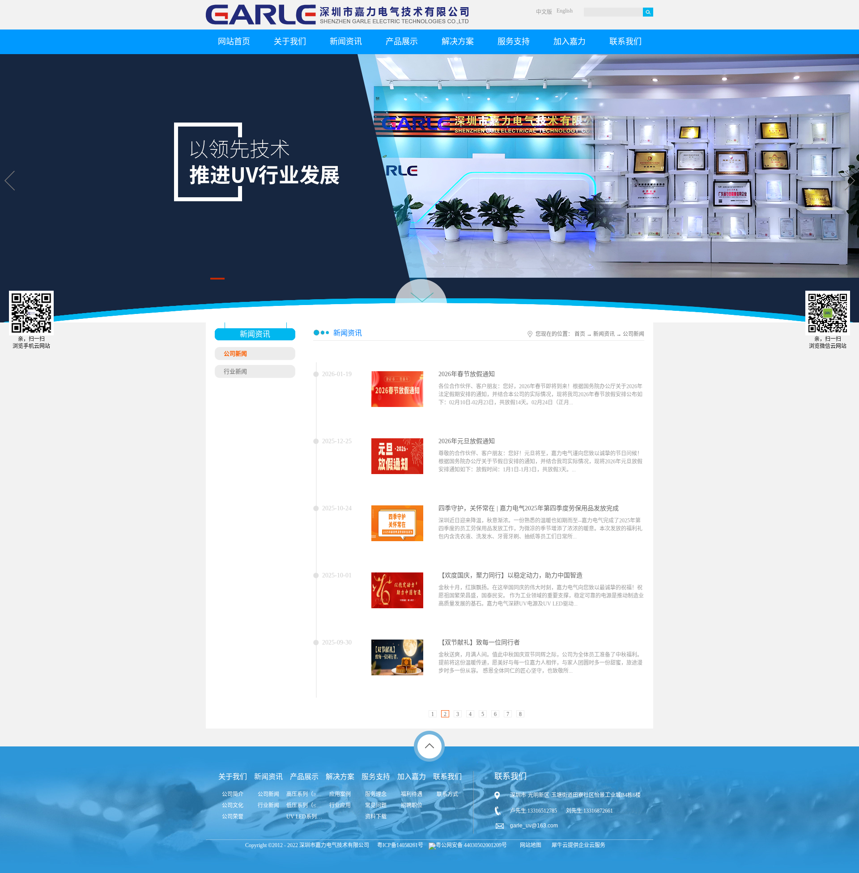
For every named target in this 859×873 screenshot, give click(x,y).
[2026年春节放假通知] (397, 376)
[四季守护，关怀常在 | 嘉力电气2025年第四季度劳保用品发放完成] (397, 511)
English (565, 11)
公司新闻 (633, 334)
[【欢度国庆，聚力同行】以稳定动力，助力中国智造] (397, 578)
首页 (579, 334)
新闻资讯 (604, 334)
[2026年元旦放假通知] (397, 444)
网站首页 (234, 41)
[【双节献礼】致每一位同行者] (397, 645)
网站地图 (529, 845)
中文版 (544, 12)
